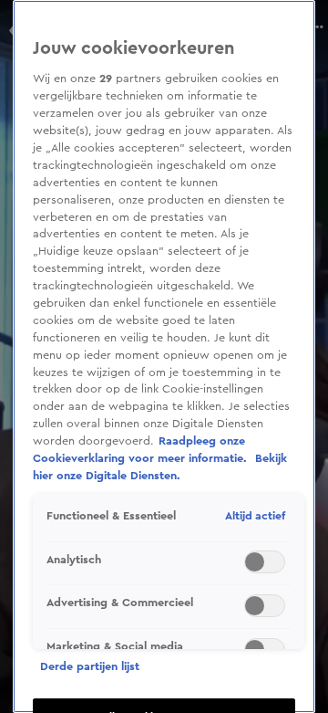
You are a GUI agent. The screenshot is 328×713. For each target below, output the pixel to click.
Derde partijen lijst (89, 666)
